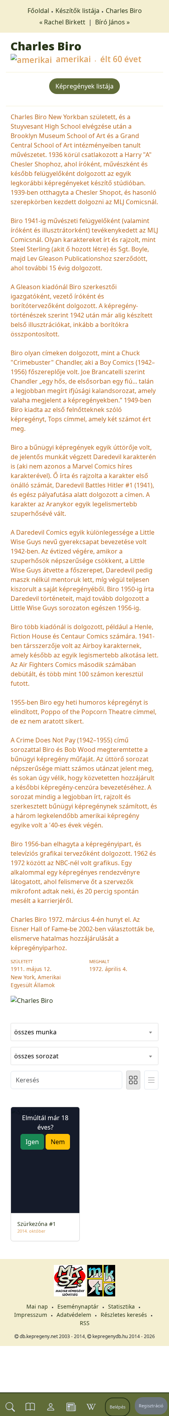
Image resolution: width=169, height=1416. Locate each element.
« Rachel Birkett (63, 22)
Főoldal (38, 10)
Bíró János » (112, 22)
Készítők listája (77, 10)
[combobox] (84, 1032)
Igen (32, 1141)
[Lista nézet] (151, 1080)
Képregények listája (84, 86)
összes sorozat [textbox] (36, 1056)
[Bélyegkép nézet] (133, 1080)
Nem (58, 1141)
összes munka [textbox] (35, 1032)
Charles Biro (124, 10)
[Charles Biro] (84, 999)
